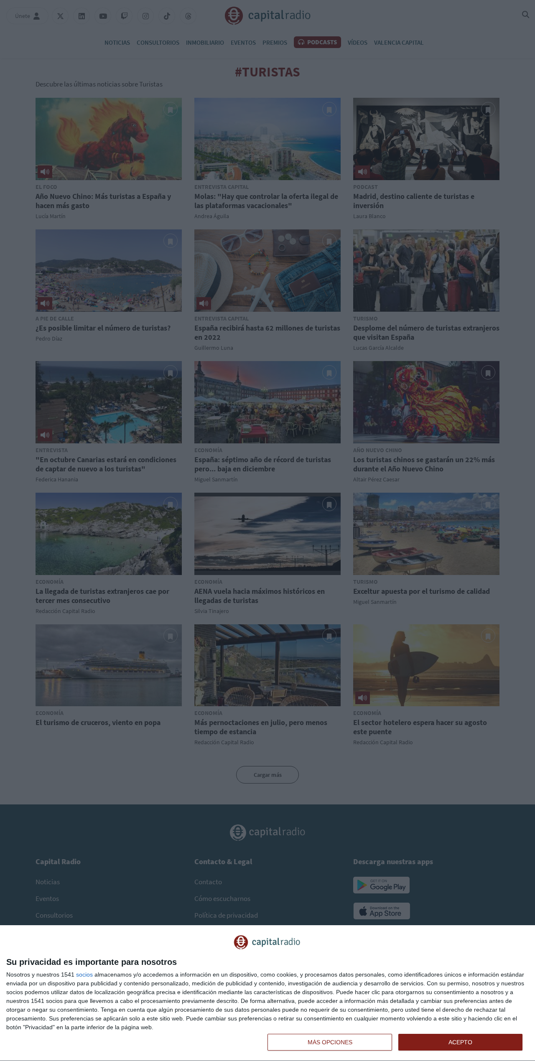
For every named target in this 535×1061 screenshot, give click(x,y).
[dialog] (267, 993)
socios (84, 974)
